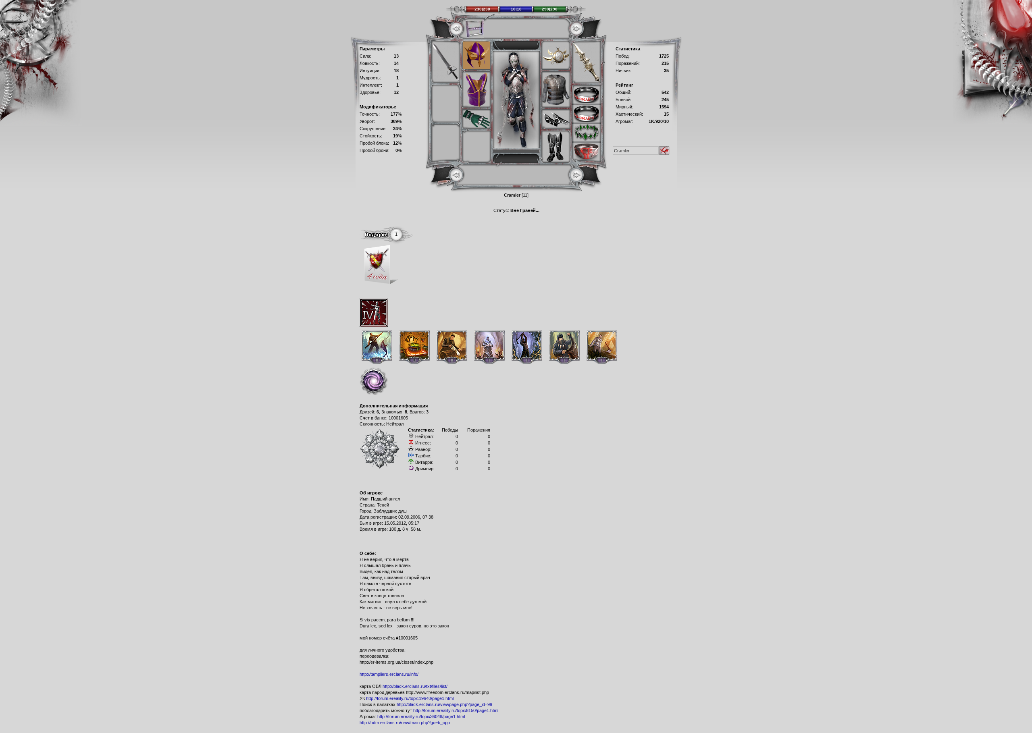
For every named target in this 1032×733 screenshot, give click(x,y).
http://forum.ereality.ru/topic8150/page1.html (455, 710)
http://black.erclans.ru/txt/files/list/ (415, 686)
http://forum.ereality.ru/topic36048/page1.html (421, 716)
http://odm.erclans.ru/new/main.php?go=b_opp (405, 722)
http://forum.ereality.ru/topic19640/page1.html (410, 698)
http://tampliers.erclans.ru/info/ (389, 674)
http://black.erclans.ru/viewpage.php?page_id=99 (444, 704)
